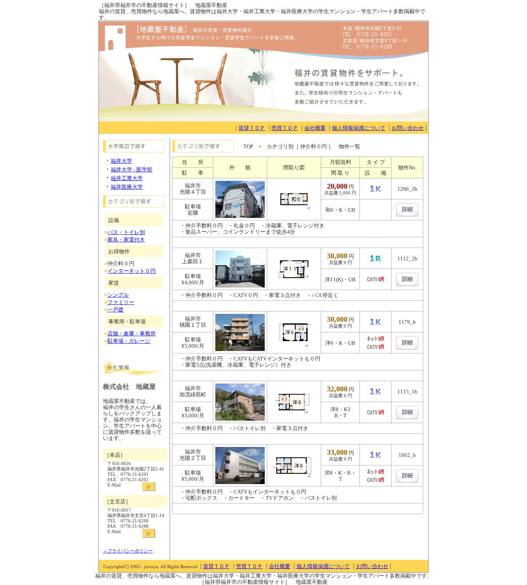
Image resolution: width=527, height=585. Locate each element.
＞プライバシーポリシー (128, 550)
